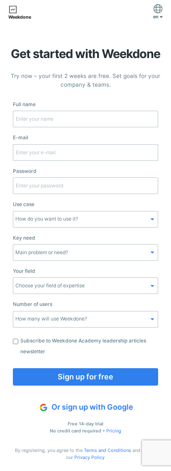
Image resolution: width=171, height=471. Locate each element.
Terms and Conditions (107, 450)
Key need (24, 238)
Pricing (113, 431)
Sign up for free (85, 376)
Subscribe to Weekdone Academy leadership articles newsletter (83, 345)
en (156, 16)
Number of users (32, 304)
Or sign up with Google (91, 407)
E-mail (20, 137)
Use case (23, 204)
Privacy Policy (89, 457)
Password (25, 171)
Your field (24, 271)
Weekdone (19, 17)
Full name (24, 104)
